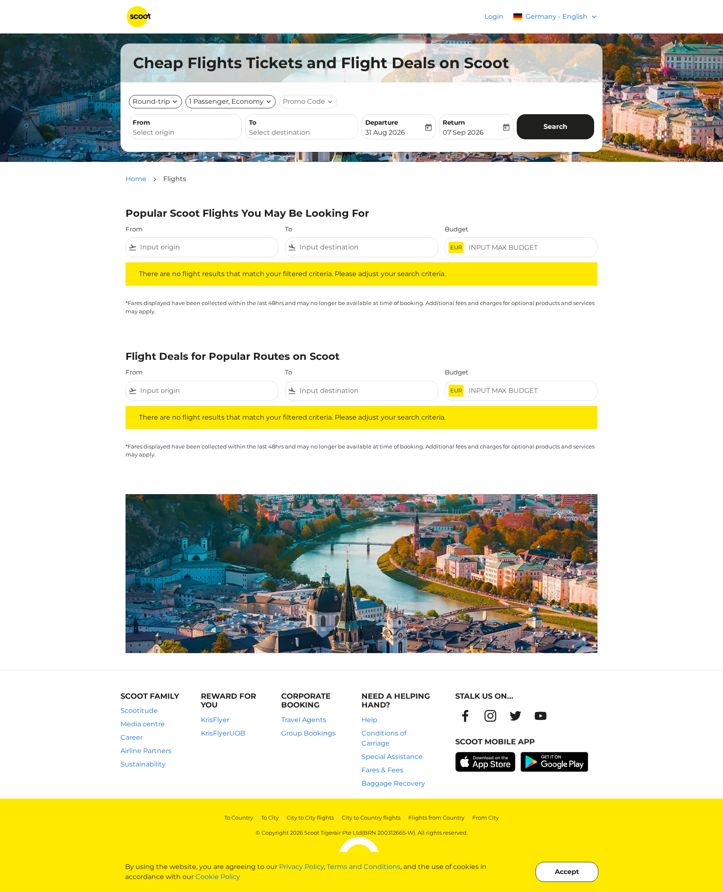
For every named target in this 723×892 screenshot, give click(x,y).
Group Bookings (308, 733)
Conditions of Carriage (384, 738)
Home (136, 179)
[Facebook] (465, 716)
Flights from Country (436, 817)
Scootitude (139, 711)
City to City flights (310, 817)
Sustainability (143, 764)
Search (555, 127)
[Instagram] (490, 716)
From (141, 122)
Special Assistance (392, 757)
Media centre (142, 724)
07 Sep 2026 (463, 132)
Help (369, 720)
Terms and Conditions (363, 867)
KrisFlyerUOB (223, 733)
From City (485, 817)
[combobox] (185, 133)
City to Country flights (371, 817)
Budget (456, 229)
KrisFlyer (215, 720)
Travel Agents (303, 720)
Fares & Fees (382, 770)
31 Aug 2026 (385, 132)
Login (494, 17)
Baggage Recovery (393, 783)
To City (270, 817)
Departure (381, 122)
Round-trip (151, 101)
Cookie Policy (217, 877)
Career (131, 737)
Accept (567, 872)
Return (454, 122)
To (252, 122)
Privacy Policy (301, 867)
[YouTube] (541, 716)
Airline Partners (146, 751)
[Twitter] (515, 716)
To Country (238, 817)
